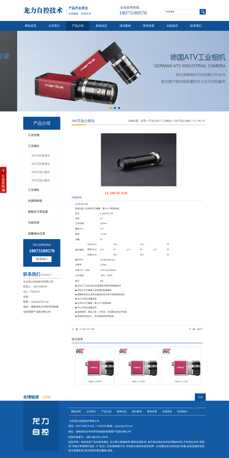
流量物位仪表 (36, 233)
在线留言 (172, 25)
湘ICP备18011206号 (97, 437)
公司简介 (54, 25)
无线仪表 (33, 222)
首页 (143, 120)
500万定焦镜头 (40, 155)
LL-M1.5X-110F (87, 329)
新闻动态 (101, 25)
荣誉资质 (148, 25)
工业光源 (33, 134)
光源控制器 (35, 200)
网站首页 (30, 25)
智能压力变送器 (38, 211)
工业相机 (33, 189)
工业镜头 (33, 145)
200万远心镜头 (40, 180)
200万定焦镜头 (40, 163)
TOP (200, 397)
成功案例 (125, 25)
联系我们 (196, 25)
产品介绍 (78, 25)
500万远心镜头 (40, 172)
